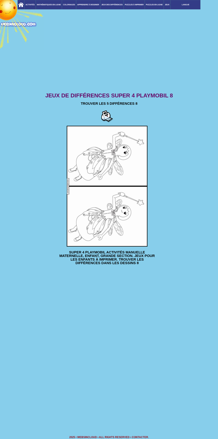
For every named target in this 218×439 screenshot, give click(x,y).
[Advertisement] (109, 67)
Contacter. (140, 437)
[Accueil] (21, 4)
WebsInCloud (87, 437)
